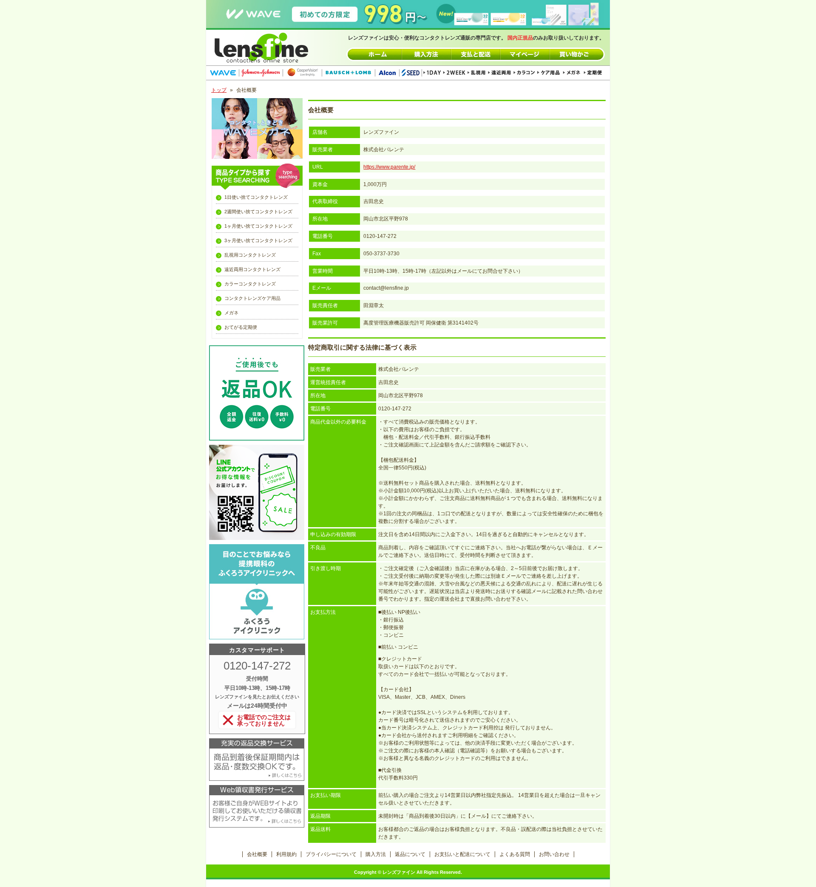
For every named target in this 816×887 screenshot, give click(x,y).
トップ (219, 90)
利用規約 (286, 854)
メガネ (231, 312)
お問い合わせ (554, 854)
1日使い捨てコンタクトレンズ (256, 197)
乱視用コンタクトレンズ (250, 254)
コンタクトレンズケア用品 (252, 298)
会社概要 (257, 854)
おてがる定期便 (240, 327)
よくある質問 (514, 854)
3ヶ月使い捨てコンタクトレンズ (258, 240)
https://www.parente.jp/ (389, 167)
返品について (410, 854)
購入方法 (376, 854)
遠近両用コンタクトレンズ (252, 269)
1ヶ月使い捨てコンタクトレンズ (258, 226)
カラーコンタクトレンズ (250, 283)
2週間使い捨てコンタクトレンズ (258, 211)
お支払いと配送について (462, 854)
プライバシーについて (331, 854)
